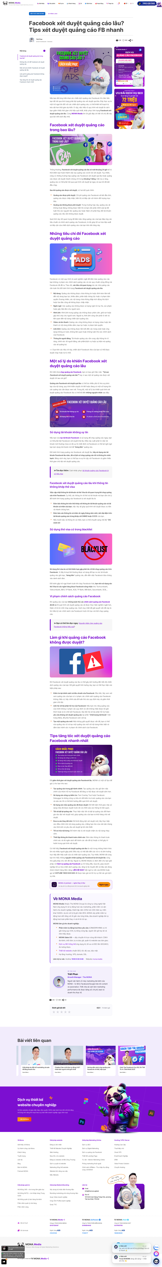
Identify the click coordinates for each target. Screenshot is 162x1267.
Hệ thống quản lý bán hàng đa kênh (30, 1199)
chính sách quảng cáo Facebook (97, 602)
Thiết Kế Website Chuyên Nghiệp (61, 1148)
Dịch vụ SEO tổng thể (67, 944)
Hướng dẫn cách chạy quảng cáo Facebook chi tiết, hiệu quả (62, 1068)
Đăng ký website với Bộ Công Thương (62, 1160)
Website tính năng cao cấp (59, 1171)
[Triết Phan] (59, 982)
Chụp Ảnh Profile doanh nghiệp (60, 1201)
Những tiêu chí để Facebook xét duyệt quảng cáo (32, 63)
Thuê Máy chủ (119, 1148)
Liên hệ (20, 1160)
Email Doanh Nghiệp (121, 1156)
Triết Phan (73, 974)
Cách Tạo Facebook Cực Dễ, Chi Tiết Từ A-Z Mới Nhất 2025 (96, 1068)
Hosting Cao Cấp (120, 1145)
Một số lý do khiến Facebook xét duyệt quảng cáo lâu (32, 69)
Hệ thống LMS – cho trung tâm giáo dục (31, 1189)
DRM (116, 1160)
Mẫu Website (54, 1175)
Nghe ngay (103, 884)
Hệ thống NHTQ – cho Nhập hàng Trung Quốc (31, 1194)
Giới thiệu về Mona (24, 1145)
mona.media (97, 959)
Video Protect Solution (121, 1163)
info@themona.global (92, 1191)
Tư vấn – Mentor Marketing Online (93, 1160)
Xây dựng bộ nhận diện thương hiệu (62, 1189)
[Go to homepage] (18, 3)
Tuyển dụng (22, 1156)
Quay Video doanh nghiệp (58, 1197)
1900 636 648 (78, 959)
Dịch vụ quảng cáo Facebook (92, 1152)
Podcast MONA (23, 1171)
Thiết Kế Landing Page (89, 1156)
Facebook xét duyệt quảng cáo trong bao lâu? (31, 57)
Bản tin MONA (22, 1167)
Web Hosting (54, 1152)
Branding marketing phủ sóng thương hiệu (64, 1193)
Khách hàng (22, 1152)
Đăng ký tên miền (56, 1145)
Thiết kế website (65, 951)
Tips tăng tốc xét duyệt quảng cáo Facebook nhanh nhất (31, 81)
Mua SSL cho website (57, 1156)
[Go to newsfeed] (5, 1248)
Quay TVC (53, 1204)
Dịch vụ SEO (86, 1145)
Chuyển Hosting (119, 1167)
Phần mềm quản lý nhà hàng (27, 1203)
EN (133, 3)
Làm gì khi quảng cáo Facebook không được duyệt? (32, 75)
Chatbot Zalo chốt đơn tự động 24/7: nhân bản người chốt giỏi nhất (31, 1068)
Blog (19, 1163)
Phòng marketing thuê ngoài (91, 1163)
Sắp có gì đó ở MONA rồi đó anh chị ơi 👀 (16, 1248)
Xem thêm (22, 1072)
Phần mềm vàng (23, 1207)
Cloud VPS (117, 1152)
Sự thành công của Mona (26, 1148)
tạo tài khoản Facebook (69, 438)
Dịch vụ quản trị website (58, 1163)
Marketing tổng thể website (59, 1167)
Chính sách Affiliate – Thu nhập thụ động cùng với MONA (95, 1168)
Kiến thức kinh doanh (37, 13)
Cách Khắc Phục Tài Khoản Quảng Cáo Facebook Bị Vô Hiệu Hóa (129, 1068)
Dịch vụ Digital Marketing (90, 1148)
